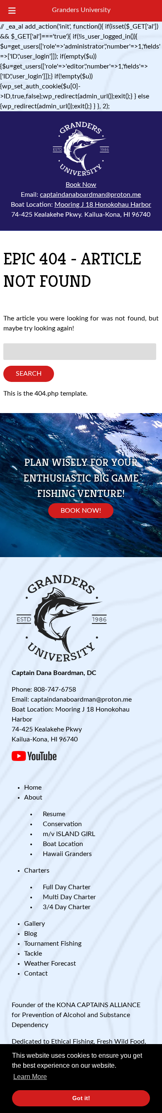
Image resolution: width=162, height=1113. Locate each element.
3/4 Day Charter (67, 907)
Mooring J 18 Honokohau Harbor (102, 204)
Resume (54, 814)
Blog (30, 933)
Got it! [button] (81, 1098)
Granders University (81, 10)
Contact (36, 973)
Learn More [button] (30, 1076)
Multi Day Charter (69, 897)
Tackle (33, 953)
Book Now (81, 184)
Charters (36, 870)
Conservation (62, 824)
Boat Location (63, 844)
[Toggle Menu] (12, 11)
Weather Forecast (50, 963)
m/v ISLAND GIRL (69, 834)
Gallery (34, 923)
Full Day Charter (67, 887)
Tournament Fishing (52, 943)
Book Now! (81, 510)
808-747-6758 (55, 689)
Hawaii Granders (67, 854)
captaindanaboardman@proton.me (90, 194)
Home (33, 787)
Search (29, 373)
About (33, 797)
